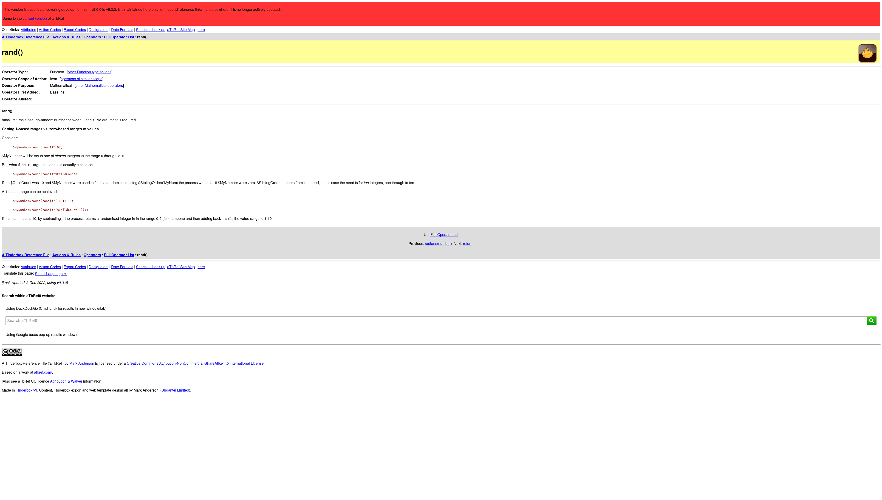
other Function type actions (89, 71)
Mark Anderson (81, 363)
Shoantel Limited (175, 390)
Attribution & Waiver (66, 381)
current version (35, 18)
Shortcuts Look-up (150, 29)
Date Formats (122, 29)
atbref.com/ (43, 372)
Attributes (28, 29)
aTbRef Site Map (181, 29)
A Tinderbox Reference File (25, 37)
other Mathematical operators (99, 85)
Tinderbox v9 (26, 390)
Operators (92, 37)
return (467, 243)
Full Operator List (119, 37)
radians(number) (438, 243)
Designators (98, 29)
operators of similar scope (81, 78)
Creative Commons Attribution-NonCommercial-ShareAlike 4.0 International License (195, 363)
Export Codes (75, 29)
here (201, 29)
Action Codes (50, 29)
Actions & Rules (66, 37)
